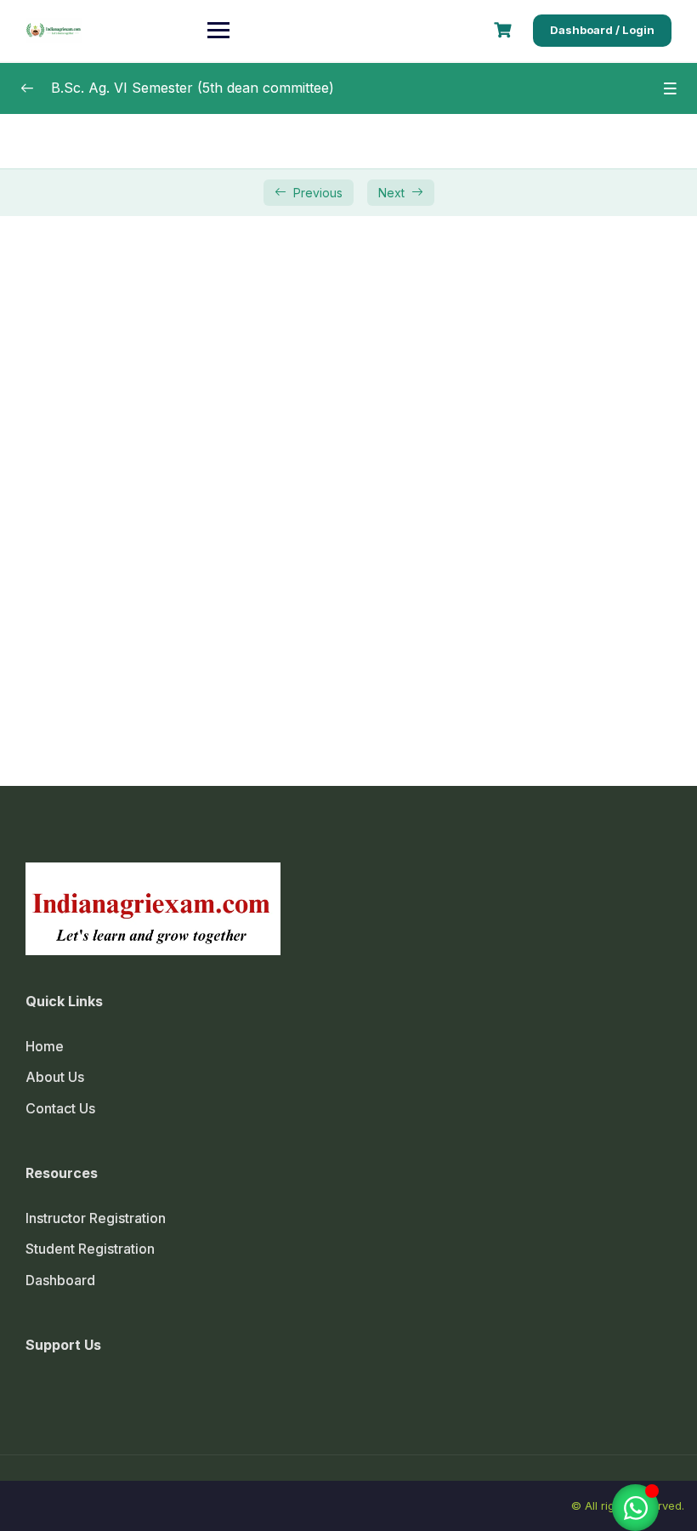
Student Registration (90, 1248)
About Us (55, 1076)
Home (45, 1046)
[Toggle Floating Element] (635, 1507)
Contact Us (60, 1108)
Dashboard (60, 1280)
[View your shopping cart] (505, 30)
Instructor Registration (96, 1218)
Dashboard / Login (602, 30)
